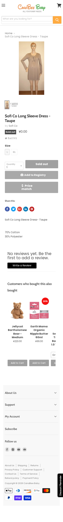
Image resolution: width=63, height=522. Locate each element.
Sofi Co (13, 126)
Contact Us (10, 473)
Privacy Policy (12, 469)
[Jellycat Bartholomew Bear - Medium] (17, 310)
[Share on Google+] (19, 209)
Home (8, 33)
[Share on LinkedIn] (25, 209)
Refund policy (12, 478)
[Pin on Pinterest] (31, 209)
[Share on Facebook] (7, 209)
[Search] (57, 20)
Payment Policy (31, 478)
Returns (34, 465)
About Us (9, 465)
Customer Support (32, 469)
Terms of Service (28, 473)
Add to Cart (17, 363)
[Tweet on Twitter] (13, 209)
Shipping (22, 465)
